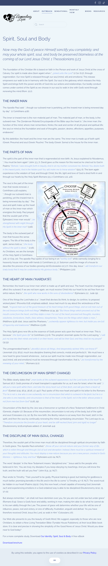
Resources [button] (99, 11)
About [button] (36, 11)
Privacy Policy (89, 553)
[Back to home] (18, 18)
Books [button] (88, 11)
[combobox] (50, 24)
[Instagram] (99, 3)
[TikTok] (103, 3)
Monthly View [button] (74, 11)
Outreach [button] (47, 11)
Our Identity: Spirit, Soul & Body (56, 536)
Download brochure (12, 542)
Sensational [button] (61, 11)
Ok (54, 560)
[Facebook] (95, 3)
